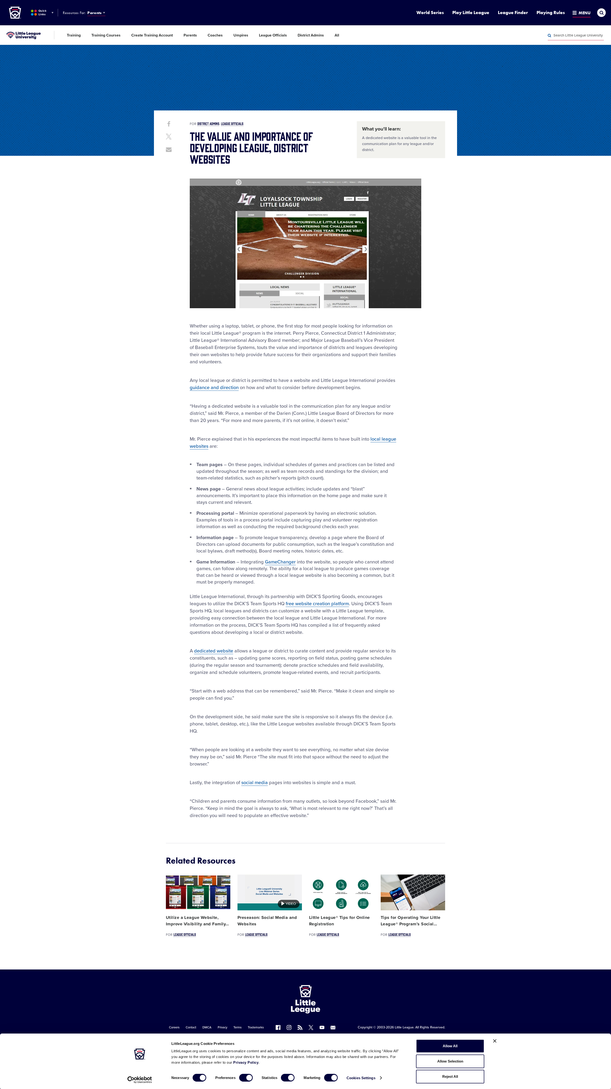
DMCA (206, 1027)
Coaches (215, 35)
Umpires (240, 35)
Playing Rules (551, 13)
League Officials (273, 35)
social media (254, 783)
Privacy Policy (245, 1062)
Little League (404, 1027)
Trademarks (256, 1027)
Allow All (450, 1046)
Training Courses (106, 35)
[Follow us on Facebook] (278, 1027)
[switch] (246, 1077)
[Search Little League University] (549, 35)
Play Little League (470, 13)
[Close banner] (494, 1041)
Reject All (450, 1076)
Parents (94, 12)
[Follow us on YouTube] (322, 1027)
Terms (237, 1027)
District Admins (311, 35)
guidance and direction (214, 388)
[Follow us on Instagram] (289, 1027)
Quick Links (42, 12)
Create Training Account (152, 35)
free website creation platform (317, 604)
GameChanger (280, 562)
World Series (430, 13)
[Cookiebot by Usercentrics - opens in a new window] (140, 1079)
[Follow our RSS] (300, 1027)
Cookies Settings (361, 1078)
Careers (174, 1027)
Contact (191, 1027)
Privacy (222, 1027)
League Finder (513, 13)
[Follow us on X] (311, 1027)
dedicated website (213, 651)
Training (74, 35)
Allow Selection (450, 1061)
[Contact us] (333, 1027)
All (337, 35)
